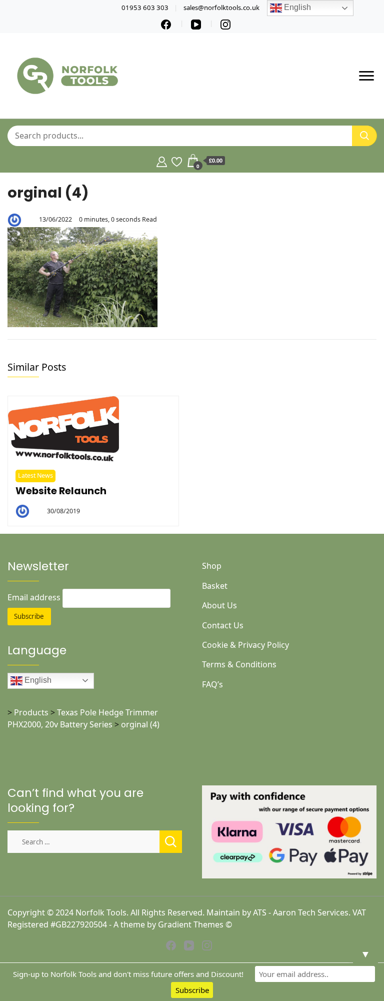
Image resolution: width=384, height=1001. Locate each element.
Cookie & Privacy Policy (245, 644)
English (37, 680)
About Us (219, 605)
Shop (212, 565)
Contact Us (223, 625)
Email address (34, 597)
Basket (215, 585)
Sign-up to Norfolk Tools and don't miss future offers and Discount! (128, 974)
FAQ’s (212, 684)
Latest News (35, 475)
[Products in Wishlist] (177, 161)
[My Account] (161, 161)
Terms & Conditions (239, 664)
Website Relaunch (61, 491)
